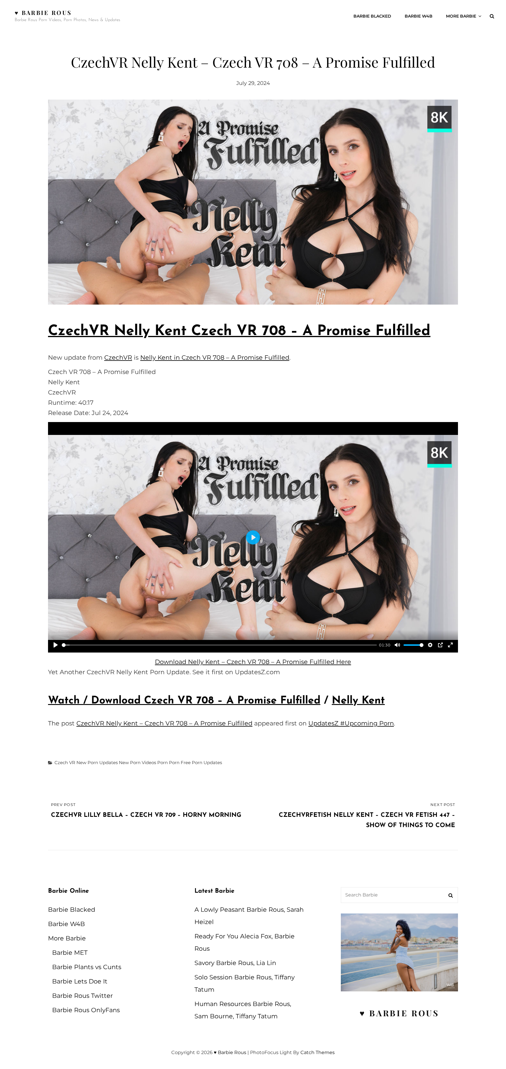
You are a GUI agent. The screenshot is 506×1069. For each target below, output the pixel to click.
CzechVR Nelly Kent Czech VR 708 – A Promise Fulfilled (239, 331)
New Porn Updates (97, 762)
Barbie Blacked (372, 16)
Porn (162, 762)
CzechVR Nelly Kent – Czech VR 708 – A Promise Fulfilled (164, 723)
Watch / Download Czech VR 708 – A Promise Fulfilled (184, 701)
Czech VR (64, 762)
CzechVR (118, 357)
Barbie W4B (419, 16)
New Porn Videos (137, 762)
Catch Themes (317, 1052)
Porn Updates (207, 762)
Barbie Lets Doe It (79, 981)
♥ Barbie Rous (43, 12)
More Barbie (461, 16)
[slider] (219, 645)
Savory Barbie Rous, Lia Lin (235, 962)
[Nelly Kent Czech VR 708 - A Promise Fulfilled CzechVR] (253, 202)
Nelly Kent (358, 701)
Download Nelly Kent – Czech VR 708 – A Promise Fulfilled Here (253, 661)
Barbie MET (70, 952)
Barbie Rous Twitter (82, 995)
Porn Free (180, 762)
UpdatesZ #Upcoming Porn (351, 723)
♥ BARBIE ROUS (399, 1012)
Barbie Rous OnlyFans (86, 1010)
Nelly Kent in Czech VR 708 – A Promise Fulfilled (214, 357)
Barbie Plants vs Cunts (86, 967)
